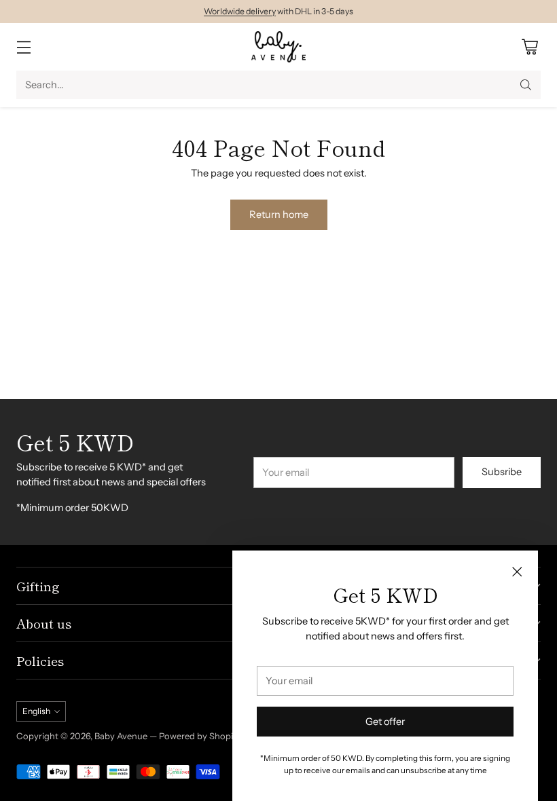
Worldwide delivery (240, 11)
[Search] (526, 85)
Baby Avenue (120, 735)
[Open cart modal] (529, 47)
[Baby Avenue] (278, 47)
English (36, 711)
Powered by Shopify (200, 735)
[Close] (517, 571)
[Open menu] (23, 47)
